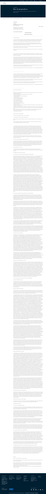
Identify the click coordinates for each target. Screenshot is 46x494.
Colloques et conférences (25, 478)
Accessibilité (40, 0)
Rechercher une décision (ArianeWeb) (18, 18)
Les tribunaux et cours (4, 478)
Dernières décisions (11, 477)
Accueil (3, 18)
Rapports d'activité (26, 480)
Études (24, 479)
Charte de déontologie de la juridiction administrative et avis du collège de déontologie (5, 482)
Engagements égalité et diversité (4, 479)
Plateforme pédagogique (21, 0)
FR (36, 0)
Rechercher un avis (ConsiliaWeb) (18, 479)
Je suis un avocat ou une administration (34, 479)
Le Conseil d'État (4, 477)
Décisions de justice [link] (7, 18)
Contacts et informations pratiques (34, 480)
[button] (16, 3)
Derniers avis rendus (18, 477)
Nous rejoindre (3, 484)
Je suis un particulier (33, 477)
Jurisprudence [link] (11, 18)
